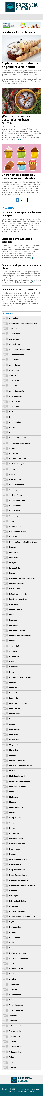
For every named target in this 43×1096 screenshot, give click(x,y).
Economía (13, 547)
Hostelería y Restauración (20, 677)
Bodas (11, 433)
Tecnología (13, 1015)
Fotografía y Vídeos (17, 630)
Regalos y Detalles (17, 911)
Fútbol (12, 641)
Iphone (12, 719)
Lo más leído (14, 740)
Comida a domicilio (17, 500)
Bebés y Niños (15, 422)
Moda (11, 792)
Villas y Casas (14, 1067)
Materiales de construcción (20, 766)
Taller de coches (16, 1005)
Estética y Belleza (16, 583)
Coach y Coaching (16, 485)
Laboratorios (14, 729)
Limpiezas (13, 734)
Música (12, 812)
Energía (12, 563)
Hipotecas (13, 667)
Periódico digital (16, 838)
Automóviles (14, 401)
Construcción (14, 511)
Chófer (12, 469)
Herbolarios (14, 656)
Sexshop (12, 979)
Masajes (12, 755)
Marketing (13, 750)
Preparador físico (16, 865)
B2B (11, 412)
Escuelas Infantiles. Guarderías (22, 578)
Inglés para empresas (18, 703)
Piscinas (12, 854)
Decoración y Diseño (17, 531)
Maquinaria (14, 745)
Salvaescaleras (15, 948)
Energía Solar (15, 568)
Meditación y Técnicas (18, 786)
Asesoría (13, 386)
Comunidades (15, 505)
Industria (13, 688)
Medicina (13, 771)
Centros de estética (17, 459)
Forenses (13, 620)
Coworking (13, 516)
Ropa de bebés (15, 937)
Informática (14, 693)
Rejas (11, 922)
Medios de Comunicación (19, 781)
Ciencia (12, 474)
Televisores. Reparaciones (20, 1026)
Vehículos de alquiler (17, 1052)
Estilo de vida (14, 589)
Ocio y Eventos (15, 818)
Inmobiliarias (14, 708)
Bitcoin (12, 427)
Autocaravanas (15, 396)
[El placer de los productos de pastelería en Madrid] (21, 36)
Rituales (12, 932)
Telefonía (13, 1021)
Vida (11, 1062)
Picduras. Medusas (17, 844)
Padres (12, 828)
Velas (11, 1057)
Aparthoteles (15, 360)
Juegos (12, 724)
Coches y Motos (15, 495)
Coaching (13, 490)
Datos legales (29, 1091)
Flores (12, 615)
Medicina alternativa (17, 776)
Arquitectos (14, 375)
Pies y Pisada (14, 849)
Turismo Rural (15, 1047)
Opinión (12, 823)
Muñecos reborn (16, 807)
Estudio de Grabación (18, 594)
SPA (11, 1000)
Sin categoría (15, 984)
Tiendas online (15, 1036)
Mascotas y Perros (17, 760)
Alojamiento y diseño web (19, 349)
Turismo (12, 1041)
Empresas (13, 557)
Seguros (12, 963)
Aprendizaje (14, 370)
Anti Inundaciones (16, 355)
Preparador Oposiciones (19, 870)
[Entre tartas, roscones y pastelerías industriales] (21, 145)
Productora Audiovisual (19, 875)
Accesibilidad (14, 334)
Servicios (13, 974)
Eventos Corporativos (18, 599)
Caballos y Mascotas (17, 438)
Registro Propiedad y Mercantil (22, 917)
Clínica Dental (15, 479)
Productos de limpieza (18, 880)
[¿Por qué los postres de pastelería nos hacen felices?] (21, 89)
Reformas (13, 906)
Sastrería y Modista (17, 953)
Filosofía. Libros (16, 610)
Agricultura (14, 339)
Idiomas (12, 682)
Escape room (14, 573)
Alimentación (14, 344)
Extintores (13, 604)
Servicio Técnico (16, 969)
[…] (20, 83)
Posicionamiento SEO (18, 859)
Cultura (12, 521)
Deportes (13, 537)
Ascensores (14, 381)
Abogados (13, 318)
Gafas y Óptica (15, 646)
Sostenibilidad (15, 995)
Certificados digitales (18, 464)
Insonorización (15, 714)
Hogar (11, 672)
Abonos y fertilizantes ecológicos (23, 323)
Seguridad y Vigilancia (18, 958)
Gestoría (13, 651)
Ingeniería (13, 698)
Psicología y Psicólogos (18, 901)
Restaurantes (15, 927)
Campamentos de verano (19, 443)
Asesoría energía (16, 391)
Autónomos (14, 407)
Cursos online (15, 526)
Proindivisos (14, 891)
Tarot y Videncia (16, 1010)
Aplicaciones (14, 365)
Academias (13, 328)
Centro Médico (15, 453)
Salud (11, 943)
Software (13, 989)
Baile (11, 417)
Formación (13, 625)
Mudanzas (13, 797)
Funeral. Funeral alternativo (20, 636)
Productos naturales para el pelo (22, 885)
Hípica (11, 662)
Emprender (14, 552)
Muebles (12, 802)
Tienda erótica (15, 1031)
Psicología (13, 896)
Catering (13, 448)
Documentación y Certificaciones (23, 542)
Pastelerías (14, 833)
